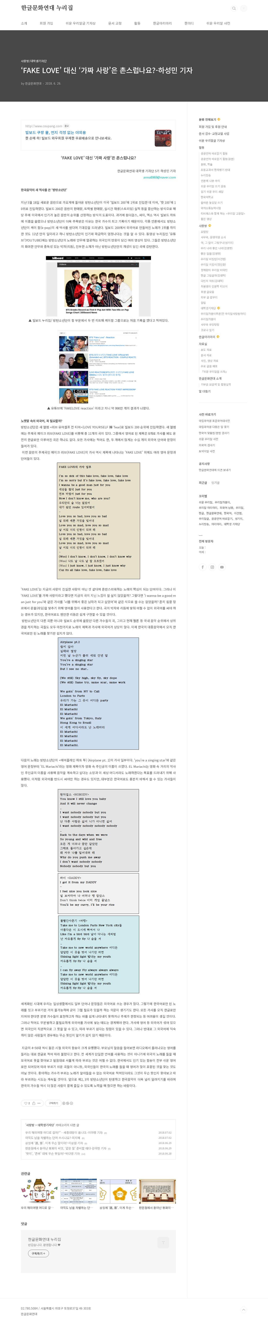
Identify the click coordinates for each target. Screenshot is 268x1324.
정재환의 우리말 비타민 (214, 270)
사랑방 (30, 1125)
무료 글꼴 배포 (209, 366)
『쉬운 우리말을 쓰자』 (214, 372)
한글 (201, 513)
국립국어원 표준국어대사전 (214, 421)
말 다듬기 (205, 391)
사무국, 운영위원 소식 (213, 237)
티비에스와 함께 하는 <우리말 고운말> (223, 213)
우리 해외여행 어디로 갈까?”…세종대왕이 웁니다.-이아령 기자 (64, 1132)
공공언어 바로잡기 (221, 519)
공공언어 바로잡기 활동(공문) (217, 159)
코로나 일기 (207, 330)
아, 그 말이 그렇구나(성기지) (217, 243)
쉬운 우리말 (205, 502)
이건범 (238, 513)
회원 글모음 (207, 292)
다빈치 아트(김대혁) (212, 281)
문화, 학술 (207, 164)
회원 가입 (46, 23)
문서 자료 (206, 355)
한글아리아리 (162, 23)
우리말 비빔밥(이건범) (213, 259)
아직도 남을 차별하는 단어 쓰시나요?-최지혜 (52, 1138)
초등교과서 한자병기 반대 (215, 170)
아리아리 (216, 524)
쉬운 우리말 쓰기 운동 (213, 186)
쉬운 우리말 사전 (218, 23)
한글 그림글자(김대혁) (213, 275)
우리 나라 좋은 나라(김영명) (217, 248)
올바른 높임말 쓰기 (212, 203)
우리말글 (204, 519)
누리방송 (206, 175)
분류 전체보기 (208, 119)
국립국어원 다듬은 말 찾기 (214, 427)
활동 (137, 23)
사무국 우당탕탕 (210, 325)
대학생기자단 (46, 1125)
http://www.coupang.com (43, 126)
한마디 (189, 23)
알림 (203, 303)
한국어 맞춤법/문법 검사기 (214, 433)
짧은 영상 (206, 219)
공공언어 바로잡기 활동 (214, 153)
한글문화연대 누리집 (47, 8)
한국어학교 (207, 197)
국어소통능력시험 (211, 208)
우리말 (239, 508)
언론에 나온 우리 (210, 181)
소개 (24, 23)
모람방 (204, 232)
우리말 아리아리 (208, 508)
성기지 (238, 519)
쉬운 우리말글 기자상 (81, 23)
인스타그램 (212, 567)
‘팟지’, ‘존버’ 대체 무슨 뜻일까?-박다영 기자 (52, 1153)
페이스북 (202, 567)
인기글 (215, 482)
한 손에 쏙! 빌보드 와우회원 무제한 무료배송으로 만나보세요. (68, 137)
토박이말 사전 (207, 451)
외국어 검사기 (207, 445)
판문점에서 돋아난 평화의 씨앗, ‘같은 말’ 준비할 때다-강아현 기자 (65, 1148)
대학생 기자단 (232, 524)
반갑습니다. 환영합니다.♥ (44, 1245)
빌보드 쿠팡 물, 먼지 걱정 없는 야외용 (55, 132)
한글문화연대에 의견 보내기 (215, 470)
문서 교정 (115, 23)
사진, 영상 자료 (209, 361)
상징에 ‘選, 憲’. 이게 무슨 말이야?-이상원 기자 (54, 1143)
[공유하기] (33, 1103)
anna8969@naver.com (159, 177)
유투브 (222, 567)
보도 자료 (206, 350)
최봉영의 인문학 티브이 (214, 286)
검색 (234, 8)
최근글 (203, 482)
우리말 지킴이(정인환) (213, 264)
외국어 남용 (226, 508)
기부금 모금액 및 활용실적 (216, 384)
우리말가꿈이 (208, 319)
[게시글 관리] (39, 1103)
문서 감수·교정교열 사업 (214, 133)
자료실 (203, 344)
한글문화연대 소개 (210, 378)
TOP (243, 1310)
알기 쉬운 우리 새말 (212, 192)
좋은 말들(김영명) (211, 254)
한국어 (228, 513)
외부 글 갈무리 (209, 297)
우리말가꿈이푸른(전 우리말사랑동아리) (223, 314)
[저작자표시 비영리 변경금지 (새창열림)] (67, 1103)
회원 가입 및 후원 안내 (213, 127)
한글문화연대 (214, 513)
